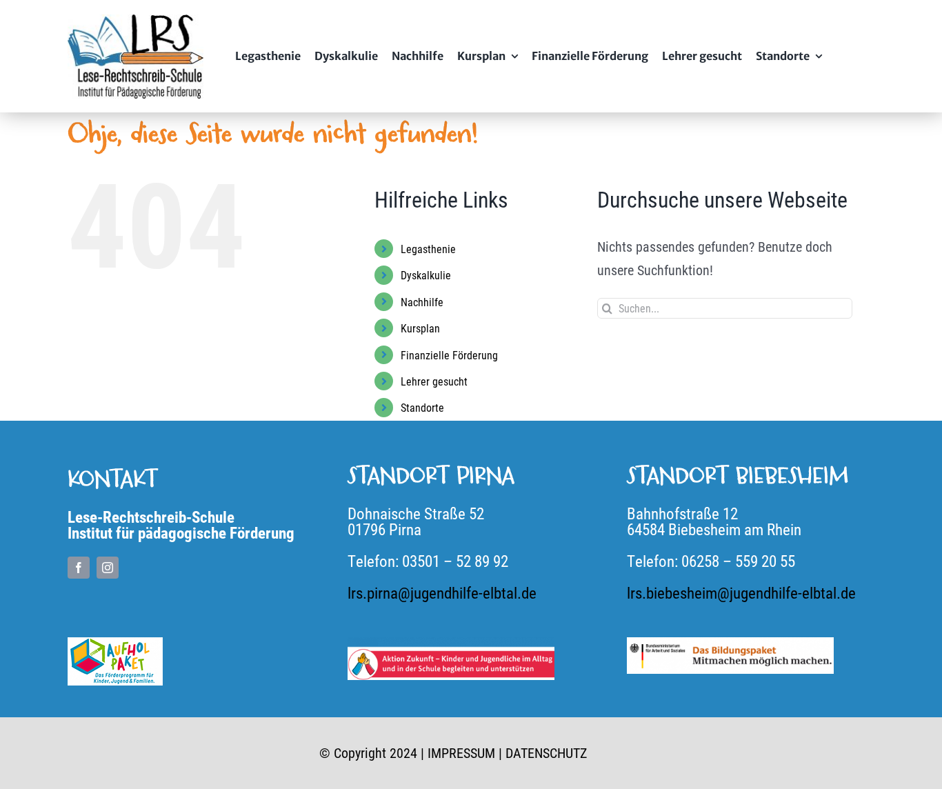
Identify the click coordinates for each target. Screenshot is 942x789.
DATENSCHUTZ (546, 752)
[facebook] (79, 568)
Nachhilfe (422, 301)
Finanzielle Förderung (449, 355)
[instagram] (108, 568)
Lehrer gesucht (434, 381)
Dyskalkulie (426, 275)
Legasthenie (428, 248)
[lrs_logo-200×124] (135, 21)
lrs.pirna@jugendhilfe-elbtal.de (442, 592)
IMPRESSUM (461, 752)
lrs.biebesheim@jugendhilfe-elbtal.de (741, 592)
